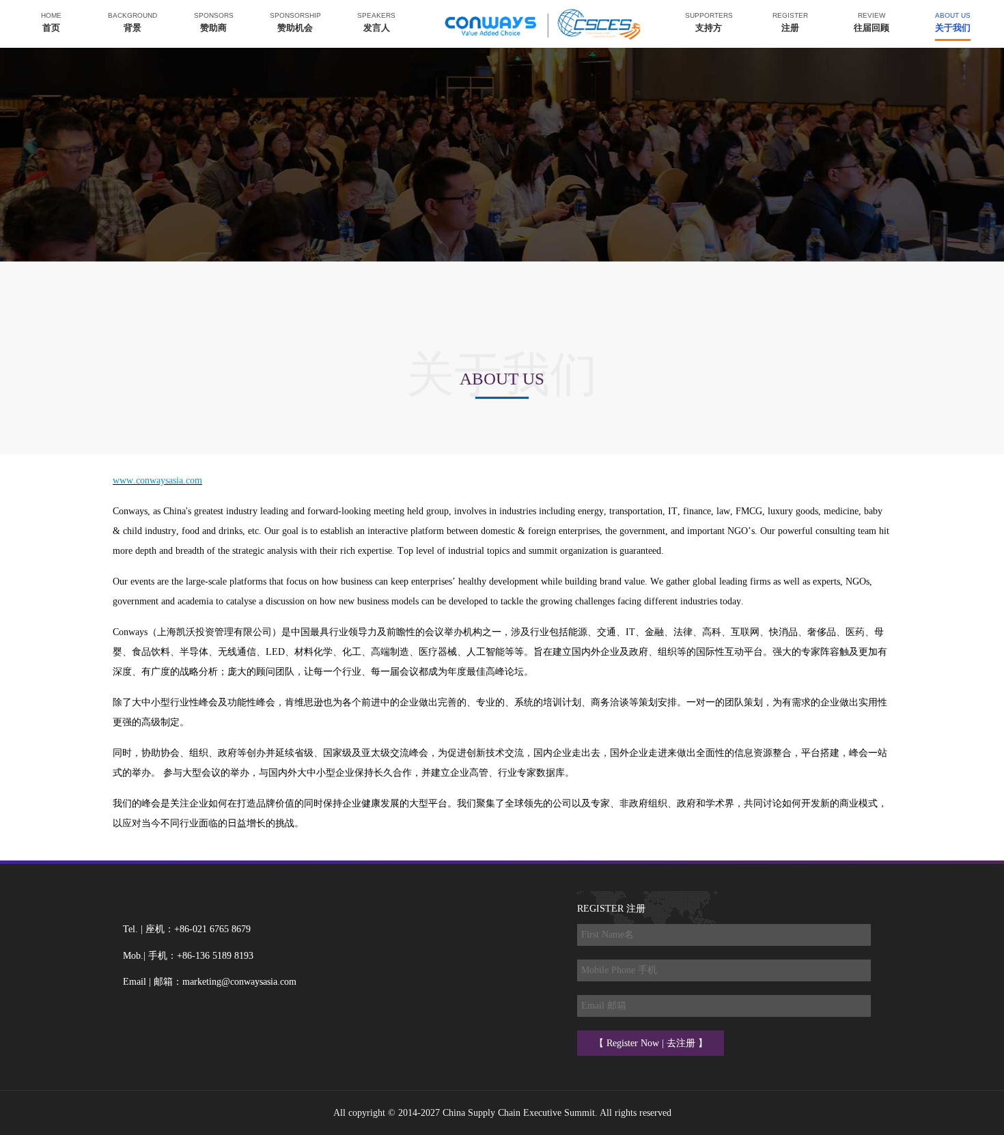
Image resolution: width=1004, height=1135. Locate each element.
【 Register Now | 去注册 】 (651, 1043)
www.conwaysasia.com (157, 480)
